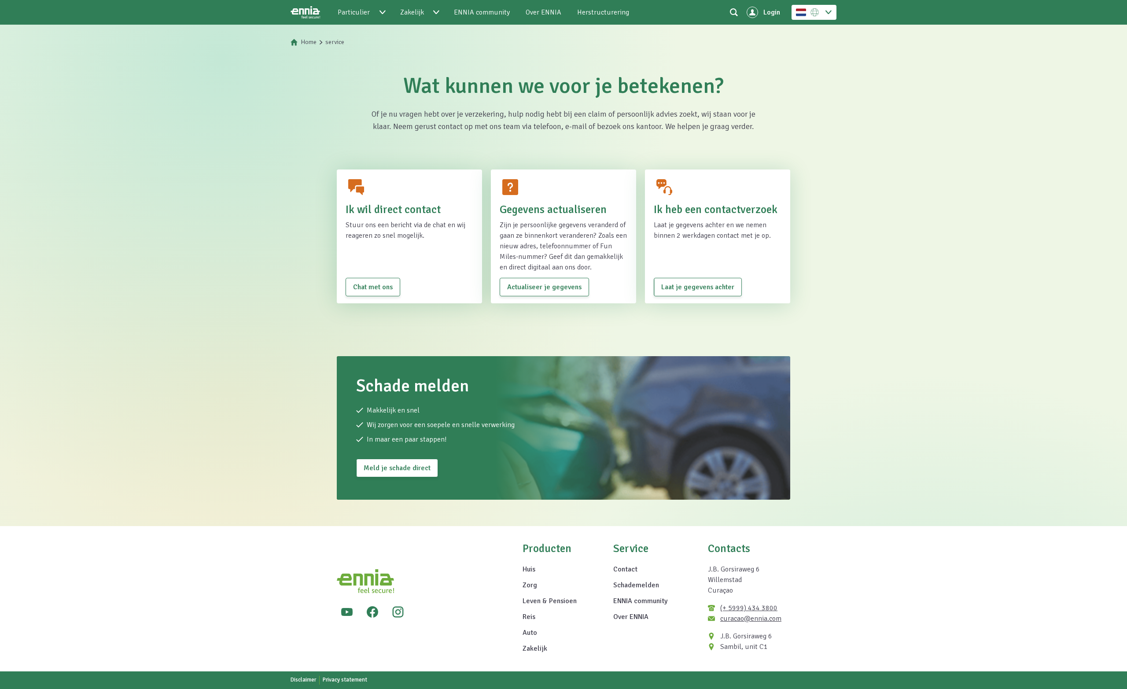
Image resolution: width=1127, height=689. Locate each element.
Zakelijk (535, 648)
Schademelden (636, 585)
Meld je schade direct (397, 468)
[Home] (305, 12)
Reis (529, 616)
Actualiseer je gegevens (544, 287)
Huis (529, 569)
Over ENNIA (630, 616)
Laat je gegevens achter (697, 287)
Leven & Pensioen (550, 601)
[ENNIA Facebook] (372, 612)
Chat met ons (373, 287)
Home (309, 42)
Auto (530, 632)
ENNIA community (640, 601)
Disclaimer (303, 679)
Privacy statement (345, 679)
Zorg (530, 585)
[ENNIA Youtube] (347, 612)
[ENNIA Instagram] (398, 612)
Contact (625, 569)
